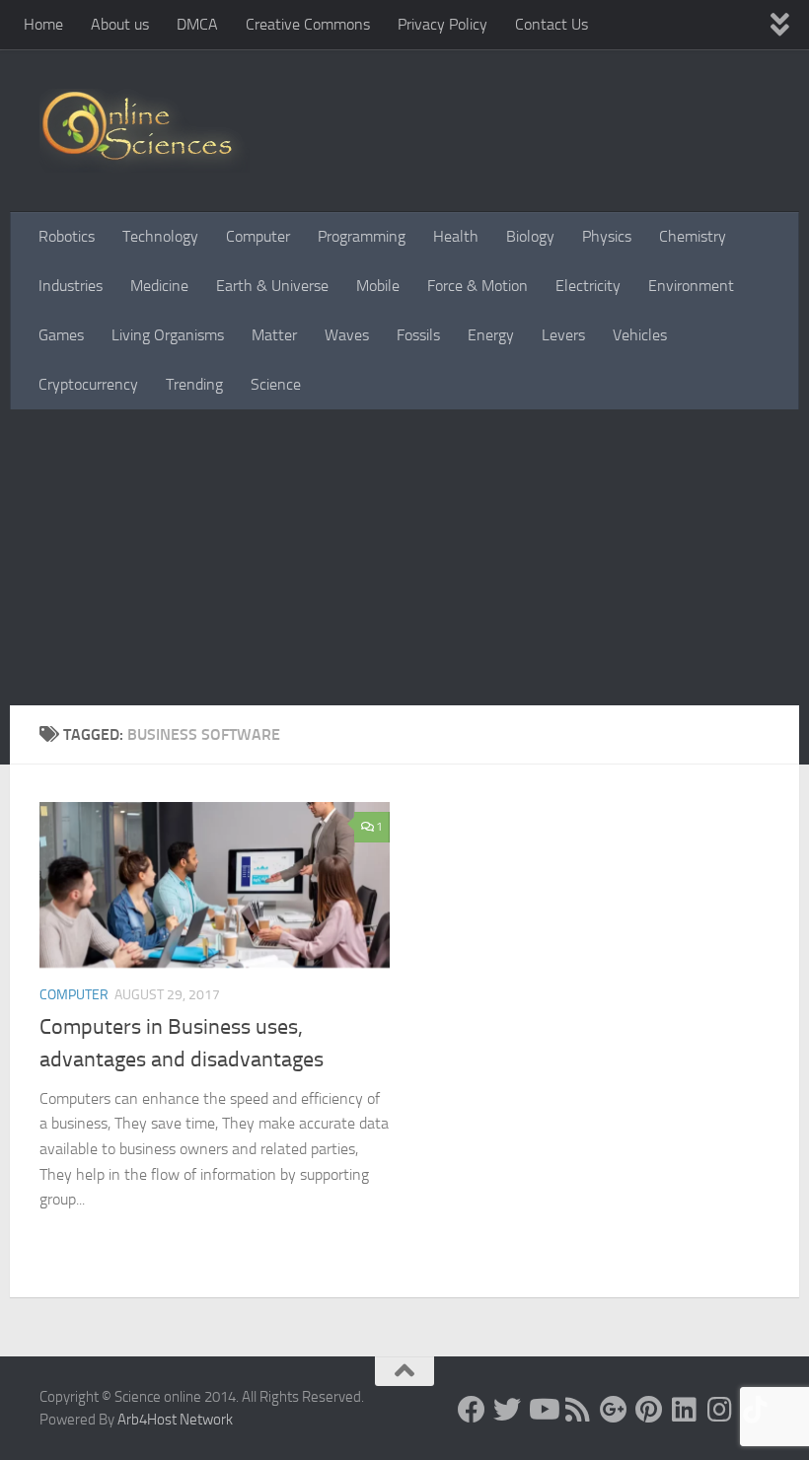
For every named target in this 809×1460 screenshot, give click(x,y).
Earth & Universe (272, 285)
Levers (563, 335)
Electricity (588, 285)
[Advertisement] (404, 557)
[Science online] (471, 1410)
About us (120, 24)
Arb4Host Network (175, 1419)
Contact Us (551, 24)
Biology (530, 236)
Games (61, 335)
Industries (70, 285)
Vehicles (640, 335)
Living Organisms (167, 335)
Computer (258, 236)
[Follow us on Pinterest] (649, 1410)
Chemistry (692, 236)
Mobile (378, 285)
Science (276, 384)
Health (455, 236)
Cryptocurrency (88, 384)
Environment (691, 285)
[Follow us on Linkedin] (685, 1410)
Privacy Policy (442, 24)
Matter (274, 335)
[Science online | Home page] (144, 131)
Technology (160, 236)
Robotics (66, 236)
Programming (361, 236)
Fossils (418, 335)
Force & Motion (477, 285)
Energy (491, 335)
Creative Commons (308, 24)
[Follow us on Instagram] (720, 1410)
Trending (194, 384)
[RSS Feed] (578, 1410)
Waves (347, 335)
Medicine (159, 285)
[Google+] (613, 1410)
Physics (606, 236)
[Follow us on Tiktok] (756, 1410)
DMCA (197, 24)
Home (43, 24)
